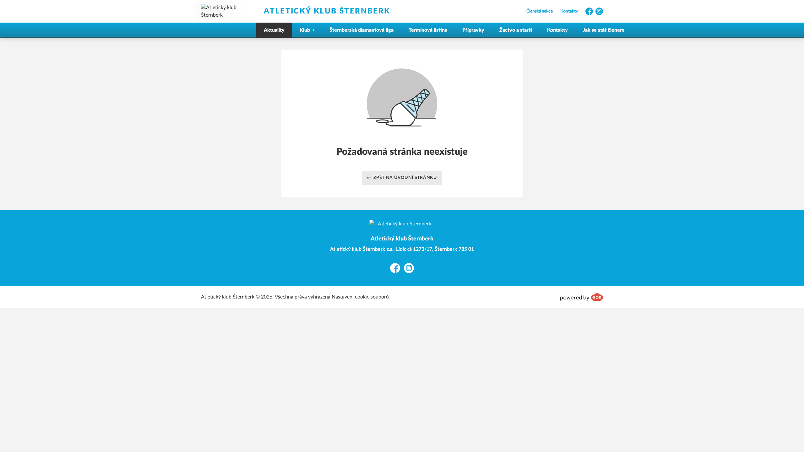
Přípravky (473, 30)
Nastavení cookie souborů (360, 296)
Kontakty (569, 11)
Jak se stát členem (603, 30)
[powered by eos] (581, 297)
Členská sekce (539, 11)
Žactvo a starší (515, 30)
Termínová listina (428, 30)
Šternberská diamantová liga (361, 30)
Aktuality (274, 30)
